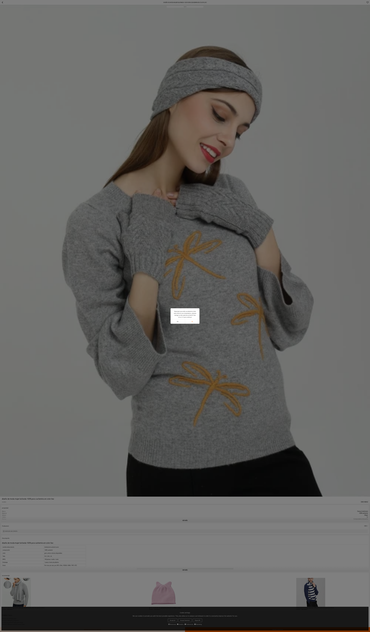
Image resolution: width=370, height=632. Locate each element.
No (178, 321)
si (192, 321)
